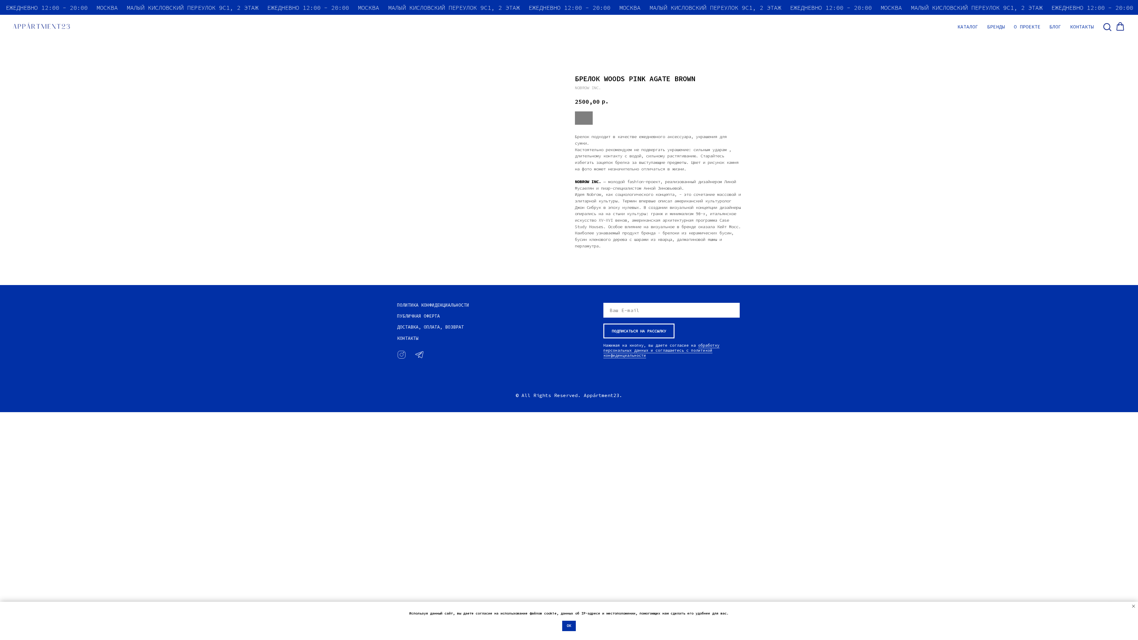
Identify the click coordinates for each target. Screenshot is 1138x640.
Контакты (1082, 27)
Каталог (968, 27)
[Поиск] (1107, 26)
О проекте (1027, 27)
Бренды (996, 27)
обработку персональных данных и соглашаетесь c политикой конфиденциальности (661, 350)
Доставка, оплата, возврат (430, 327)
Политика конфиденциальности (433, 305)
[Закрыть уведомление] (1134, 606)
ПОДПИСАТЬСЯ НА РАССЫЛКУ (639, 331)
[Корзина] (1120, 26)
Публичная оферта (418, 316)
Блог (1055, 27)
